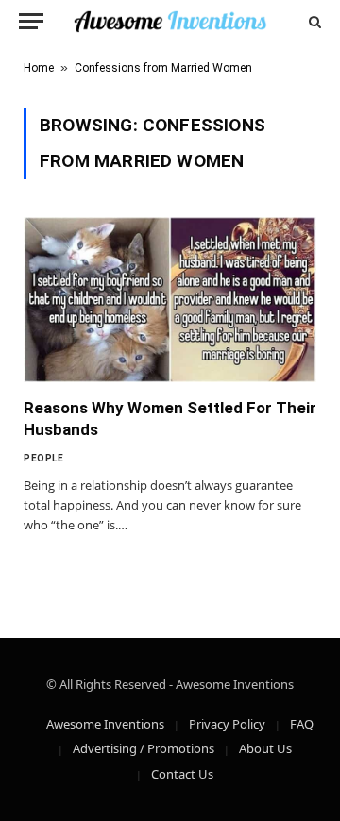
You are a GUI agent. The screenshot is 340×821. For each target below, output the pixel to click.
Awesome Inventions (105, 723)
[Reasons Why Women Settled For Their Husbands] (170, 299)
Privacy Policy (227, 723)
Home (39, 68)
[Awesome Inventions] (169, 21)
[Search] (313, 21)
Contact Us (182, 773)
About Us (265, 748)
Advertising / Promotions (143, 748)
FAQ (302, 723)
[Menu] (31, 21)
